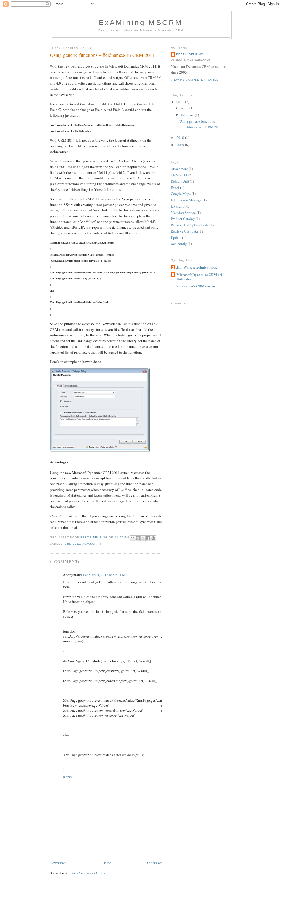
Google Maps (181, 193)
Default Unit (180, 181)
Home (106, 862)
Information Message (186, 199)
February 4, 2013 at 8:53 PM (104, 574)
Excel (175, 187)
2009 (180, 144)
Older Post (154, 862)
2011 (180, 101)
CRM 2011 (72, 543)
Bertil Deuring (189, 54)
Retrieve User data (184, 231)
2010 (180, 137)
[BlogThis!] (137, 538)
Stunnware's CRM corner (196, 286)
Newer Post (58, 862)
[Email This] (132, 538)
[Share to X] (143, 538)
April (185, 107)
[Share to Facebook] (148, 538)
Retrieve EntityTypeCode (190, 224)
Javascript (92, 543)
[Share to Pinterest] (153, 538)
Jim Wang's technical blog (196, 267)
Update (176, 237)
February (188, 115)
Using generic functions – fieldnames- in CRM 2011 (200, 124)
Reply (67, 776)
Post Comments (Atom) (87, 873)
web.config (179, 243)
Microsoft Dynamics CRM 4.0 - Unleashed (200, 276)
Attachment (179, 168)
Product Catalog (183, 218)
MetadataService (183, 212)
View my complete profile (194, 79)
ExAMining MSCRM (141, 22)
